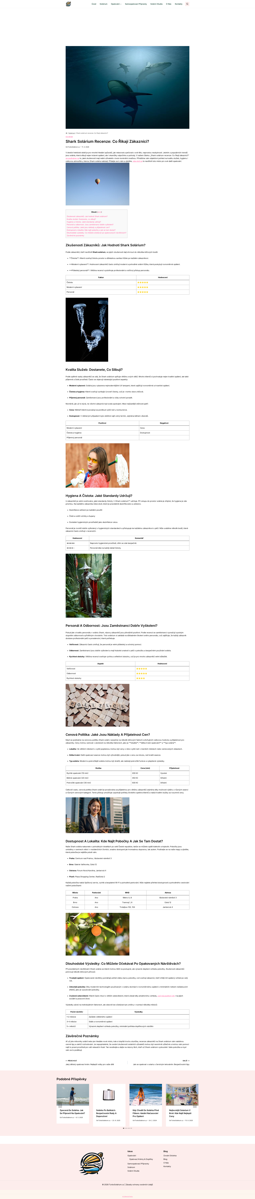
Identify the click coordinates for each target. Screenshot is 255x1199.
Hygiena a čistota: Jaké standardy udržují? (84, 222)
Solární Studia (156, 4)
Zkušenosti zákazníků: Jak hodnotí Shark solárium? (87, 216)
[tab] (123, 1128)
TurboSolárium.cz (74, 147)
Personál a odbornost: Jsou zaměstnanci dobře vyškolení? (90, 224)
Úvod (94, 4)
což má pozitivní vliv (166, 996)
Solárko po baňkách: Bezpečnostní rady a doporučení (106, 1113)
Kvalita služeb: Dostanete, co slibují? (81, 219)
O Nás (168, 4)
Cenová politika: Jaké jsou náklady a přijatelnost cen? (88, 227)
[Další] (195, 1105)
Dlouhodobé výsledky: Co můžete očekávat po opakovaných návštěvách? (96, 233)
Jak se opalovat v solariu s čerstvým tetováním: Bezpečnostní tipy (161, 1062)
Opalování (132, 1156)
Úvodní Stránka (170, 1156)
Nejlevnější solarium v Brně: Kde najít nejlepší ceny (180, 1113)
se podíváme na (72, 158)
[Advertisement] (127, 23)
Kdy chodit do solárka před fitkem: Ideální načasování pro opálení (146, 1113)
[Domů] (66, 133)
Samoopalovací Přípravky (136, 4)
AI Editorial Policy (127, 1196)
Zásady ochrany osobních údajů (139, 1185)
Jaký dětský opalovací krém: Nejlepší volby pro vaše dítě (90, 1062)
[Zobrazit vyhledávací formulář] (187, 4)
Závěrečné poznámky (75, 235)
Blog (165, 1159)
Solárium (103, 4)
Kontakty (178, 4)
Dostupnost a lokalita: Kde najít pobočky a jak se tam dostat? (91, 230)
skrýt (99, 212)
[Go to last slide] (60, 1105)
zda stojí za (137, 161)
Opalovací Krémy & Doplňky (141, 1159)
